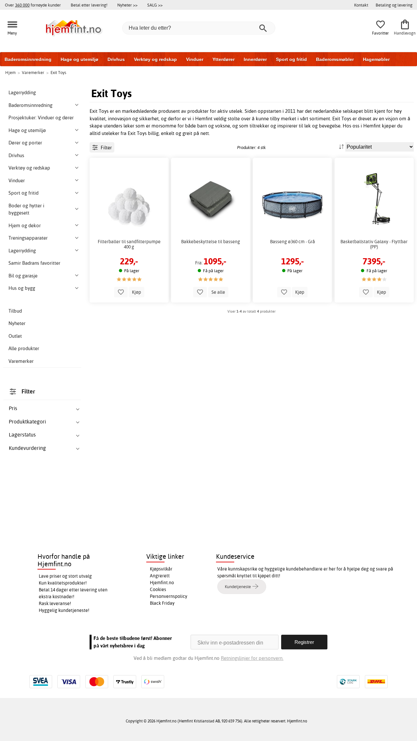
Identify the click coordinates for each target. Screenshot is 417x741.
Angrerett (160, 576)
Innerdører (255, 59)
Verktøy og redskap (155, 59)
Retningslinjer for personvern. (252, 658)
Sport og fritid (291, 59)
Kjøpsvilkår (161, 569)
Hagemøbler (376, 59)
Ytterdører (223, 59)
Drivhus (116, 59)
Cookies (158, 589)
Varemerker (21, 361)
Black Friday (162, 603)
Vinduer (194, 59)
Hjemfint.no (162, 582)
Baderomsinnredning (28, 59)
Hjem (10, 72)
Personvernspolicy (168, 596)
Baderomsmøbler (335, 59)
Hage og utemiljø (79, 59)
